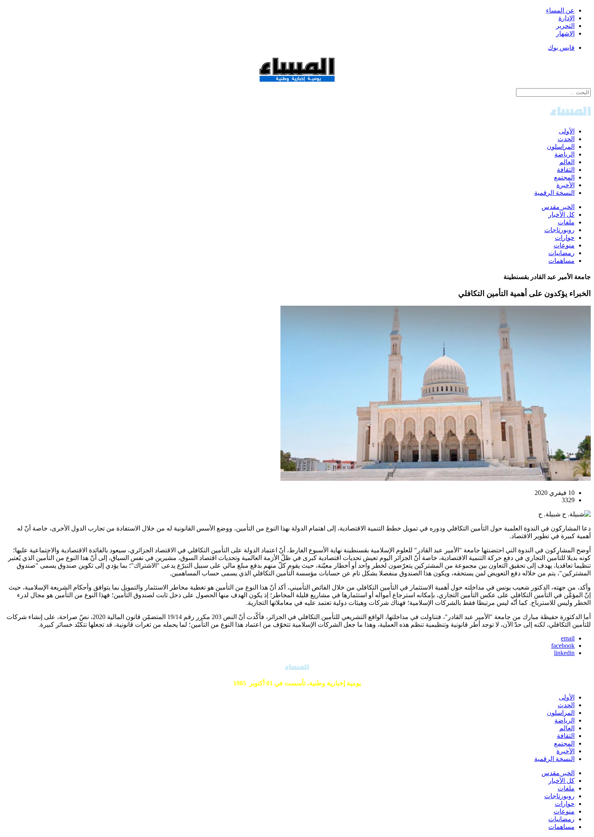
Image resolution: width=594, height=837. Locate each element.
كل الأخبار (561, 214)
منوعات (564, 245)
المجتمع (564, 177)
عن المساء (560, 10)
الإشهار (565, 33)
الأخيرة (565, 185)
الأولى (567, 131)
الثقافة (566, 169)
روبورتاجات (559, 229)
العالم (567, 162)
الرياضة (564, 154)
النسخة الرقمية (554, 192)
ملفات (566, 222)
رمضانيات (561, 252)
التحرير (565, 25)
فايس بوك (561, 47)
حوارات (565, 237)
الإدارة (566, 18)
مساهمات (561, 260)
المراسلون (561, 146)
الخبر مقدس (558, 206)
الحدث (566, 138)
